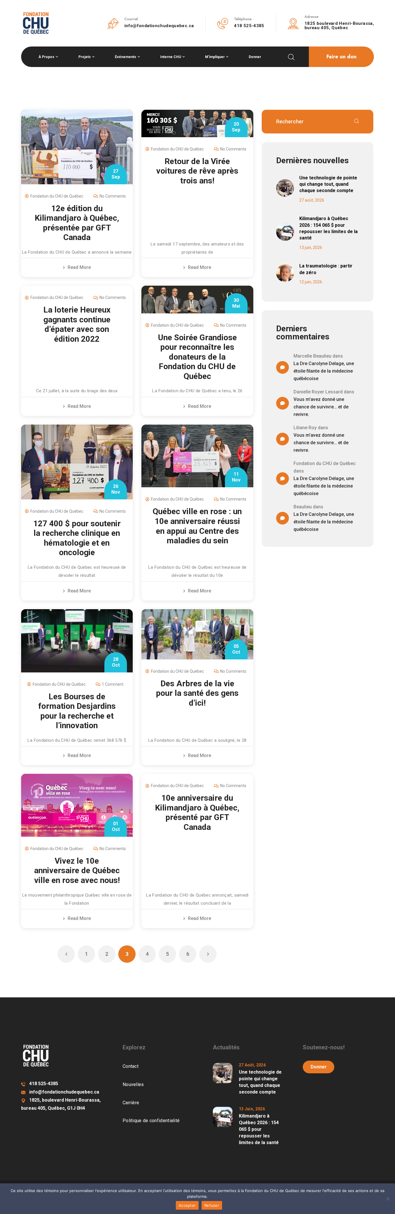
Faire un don (341, 56)
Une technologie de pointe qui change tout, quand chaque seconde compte (328, 184)
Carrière (131, 1102)
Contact (131, 1066)
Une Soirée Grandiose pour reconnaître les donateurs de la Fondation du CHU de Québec (197, 357)
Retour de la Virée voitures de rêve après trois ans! (197, 171)
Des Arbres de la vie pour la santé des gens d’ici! (197, 693)
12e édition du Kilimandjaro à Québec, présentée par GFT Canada (77, 223)
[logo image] (35, 22)
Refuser (211, 1205)
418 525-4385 (249, 25)
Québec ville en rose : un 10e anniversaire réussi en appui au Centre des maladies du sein (197, 526)
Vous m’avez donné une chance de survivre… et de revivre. (321, 407)
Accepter (187, 1205)
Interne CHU (170, 57)
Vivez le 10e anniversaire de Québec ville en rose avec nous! (77, 870)
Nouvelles (133, 1084)
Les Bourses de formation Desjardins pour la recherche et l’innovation (77, 711)
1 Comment (112, 684)
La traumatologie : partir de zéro (325, 269)
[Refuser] (388, 1199)
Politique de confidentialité (151, 1120)
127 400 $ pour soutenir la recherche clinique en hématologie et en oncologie (77, 538)
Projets (84, 57)
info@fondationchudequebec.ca (159, 25)
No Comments (112, 196)
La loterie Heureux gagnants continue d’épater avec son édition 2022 (76, 324)
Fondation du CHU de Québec (56, 196)
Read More (79, 267)
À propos (46, 57)
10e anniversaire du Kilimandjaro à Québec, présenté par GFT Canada (197, 812)
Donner (255, 57)
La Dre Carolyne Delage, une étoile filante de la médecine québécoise (324, 371)
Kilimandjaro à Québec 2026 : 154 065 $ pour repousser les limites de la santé (328, 228)
